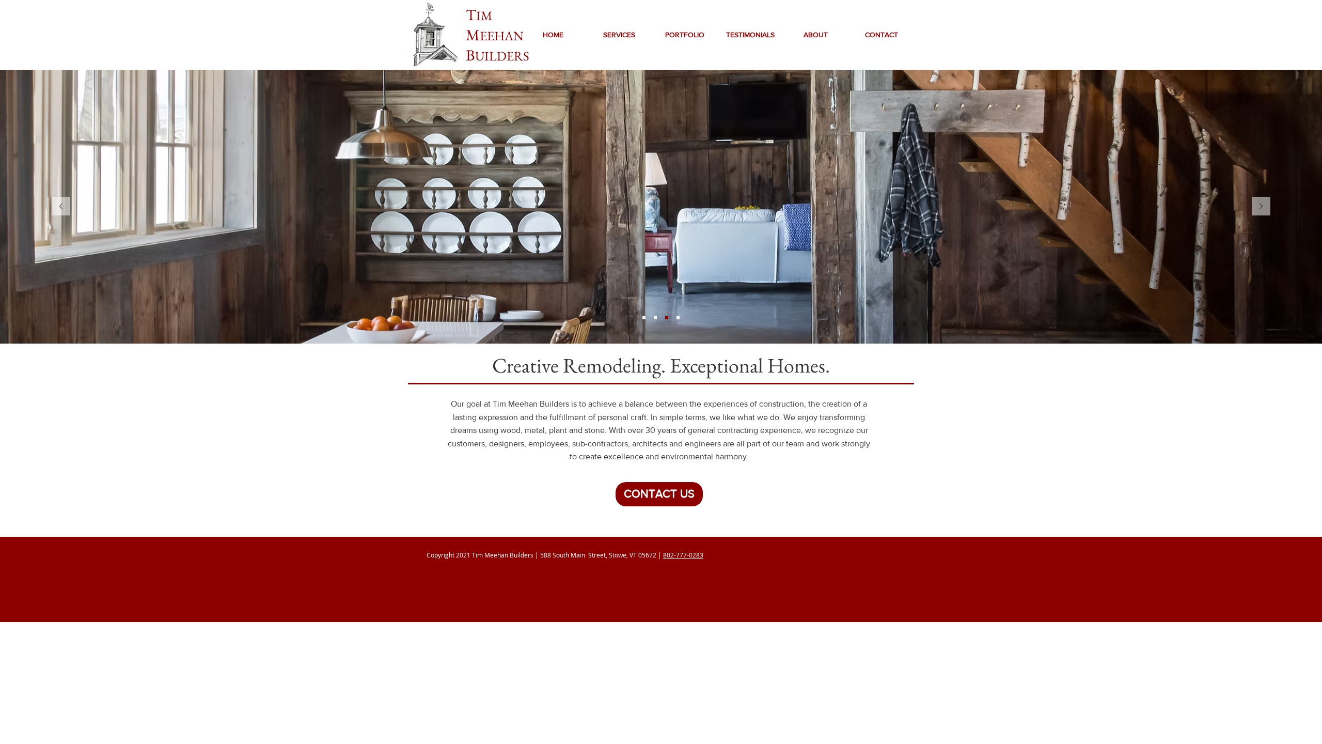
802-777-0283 (683, 555)
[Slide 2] (678, 317)
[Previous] (61, 207)
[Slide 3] (655, 317)
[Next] (1261, 207)
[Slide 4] (644, 317)
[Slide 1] (666, 317)
